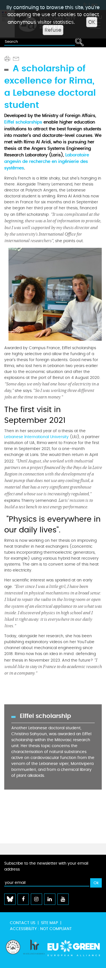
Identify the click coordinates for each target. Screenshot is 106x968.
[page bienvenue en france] (13, 951)
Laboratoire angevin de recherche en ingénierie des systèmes (46, 161)
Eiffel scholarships (24, 122)
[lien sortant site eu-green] (74, 951)
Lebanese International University (37, 437)
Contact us (22, 923)
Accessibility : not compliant (41, 929)
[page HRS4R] (34, 951)
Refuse (53, 30)
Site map (49, 923)
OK (91, 22)
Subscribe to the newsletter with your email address (46, 866)
